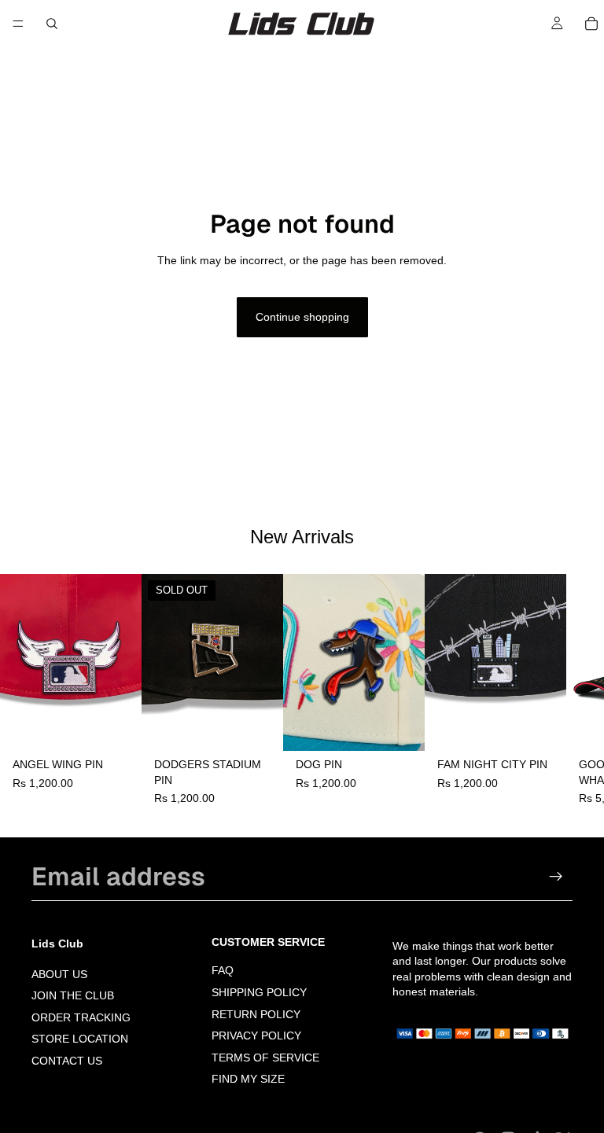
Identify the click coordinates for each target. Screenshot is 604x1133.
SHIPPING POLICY (259, 992)
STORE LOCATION (79, 1039)
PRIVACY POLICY (256, 1035)
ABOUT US (59, 974)
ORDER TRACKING (81, 1017)
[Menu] (18, 24)
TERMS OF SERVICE (265, 1057)
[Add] (117, 726)
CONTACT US (66, 1060)
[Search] (52, 23)
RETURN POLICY (256, 1014)
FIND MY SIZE (248, 1079)
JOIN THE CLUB (72, 995)
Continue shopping (302, 317)
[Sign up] (556, 876)
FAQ (223, 971)
